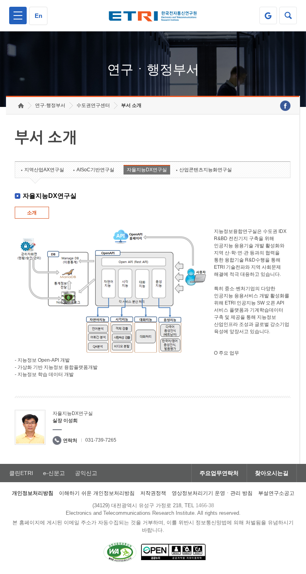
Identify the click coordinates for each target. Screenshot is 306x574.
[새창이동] (268, 15)
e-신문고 (54, 473)
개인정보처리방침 (32, 493)
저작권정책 (153, 493)
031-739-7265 (100, 440)
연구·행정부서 (50, 105)
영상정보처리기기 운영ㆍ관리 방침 (212, 493)
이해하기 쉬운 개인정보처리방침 (97, 493)
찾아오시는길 (271, 473)
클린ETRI (21, 473)
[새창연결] (285, 106)
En (38, 15)
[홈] (21, 105)
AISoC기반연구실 (95, 170)
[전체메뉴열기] (18, 15)
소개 (32, 212)
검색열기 (288, 15)
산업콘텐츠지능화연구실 (205, 170)
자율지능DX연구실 (147, 170)
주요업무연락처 (219, 473)
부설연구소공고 (276, 493)
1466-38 (205, 505)
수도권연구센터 (93, 105)
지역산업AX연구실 (44, 170)
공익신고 (86, 473)
